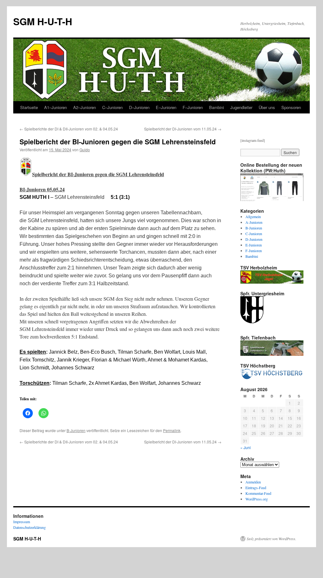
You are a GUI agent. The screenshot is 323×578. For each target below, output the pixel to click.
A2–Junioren (84, 107)
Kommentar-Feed (258, 493)
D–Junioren (139, 107)
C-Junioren (253, 233)
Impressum (21, 521)
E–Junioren (166, 107)
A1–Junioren (55, 107)
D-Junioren (253, 239)
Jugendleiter (241, 107)
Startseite (29, 107)
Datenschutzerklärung (29, 527)
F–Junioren (193, 107)
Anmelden (253, 481)
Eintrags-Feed (255, 487)
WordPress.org (256, 498)
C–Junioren (112, 107)
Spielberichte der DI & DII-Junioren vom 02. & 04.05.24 (69, 128)
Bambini (216, 107)
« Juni (245, 447)
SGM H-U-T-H (42, 21)
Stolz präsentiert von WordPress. (271, 538)
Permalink (171, 430)
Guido (84, 149)
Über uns (267, 107)
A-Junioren (253, 222)
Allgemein (253, 216)
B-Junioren (76, 430)
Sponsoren (291, 107)
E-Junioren (253, 244)
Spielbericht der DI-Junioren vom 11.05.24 (182, 128)
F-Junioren (253, 250)
